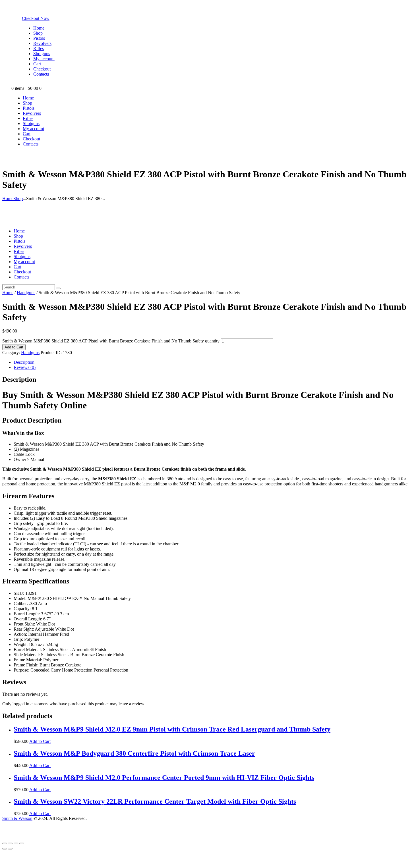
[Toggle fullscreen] (16, 843)
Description (24, 362)
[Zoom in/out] (21, 843)
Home (7, 198)
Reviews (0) (25, 367)
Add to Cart (14, 347)
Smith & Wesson (17, 818)
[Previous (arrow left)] (4, 848)
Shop (18, 198)
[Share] (10, 843)
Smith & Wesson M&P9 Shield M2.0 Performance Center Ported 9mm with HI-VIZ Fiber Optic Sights (164, 777)
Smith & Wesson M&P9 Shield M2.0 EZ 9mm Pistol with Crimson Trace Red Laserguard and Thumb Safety (172, 729)
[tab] (215, 362)
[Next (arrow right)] (10, 848)
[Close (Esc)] (4, 843)
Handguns (26, 292)
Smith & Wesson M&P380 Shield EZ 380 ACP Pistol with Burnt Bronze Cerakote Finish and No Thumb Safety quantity (111, 340)
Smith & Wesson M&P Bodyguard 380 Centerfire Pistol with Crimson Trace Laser (134, 753)
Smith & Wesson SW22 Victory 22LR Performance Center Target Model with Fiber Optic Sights (155, 801)
